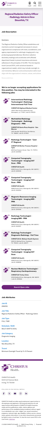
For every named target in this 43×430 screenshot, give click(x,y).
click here (12, 419)
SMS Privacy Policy (27, 424)
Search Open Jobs (21, 287)
